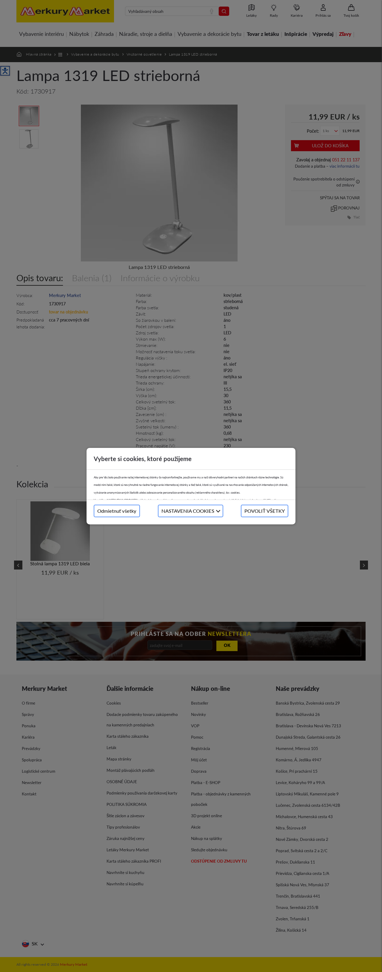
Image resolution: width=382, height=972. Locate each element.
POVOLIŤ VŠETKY (264, 510)
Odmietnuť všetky (116, 510)
